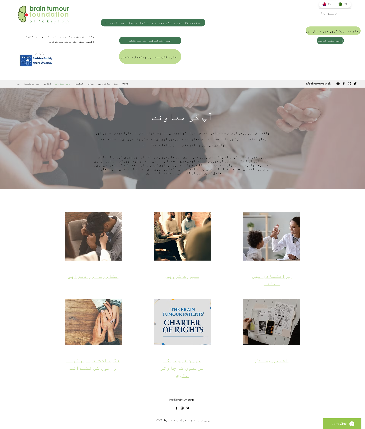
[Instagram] (349, 83)
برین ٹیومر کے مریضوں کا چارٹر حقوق (182, 368)
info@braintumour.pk (318, 83)
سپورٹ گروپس (182, 276)
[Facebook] (344, 83)
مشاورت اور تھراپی (93, 276)
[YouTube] (338, 83)
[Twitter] (355, 83)
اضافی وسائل (271, 360)
